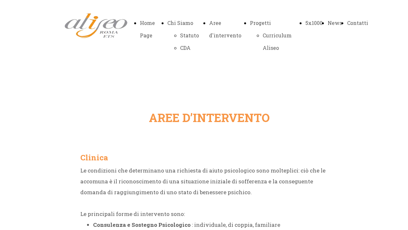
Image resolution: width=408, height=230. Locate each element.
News (335, 22)
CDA (185, 47)
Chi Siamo (180, 22)
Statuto (189, 35)
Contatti (357, 22)
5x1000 (314, 22)
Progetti (260, 22)
